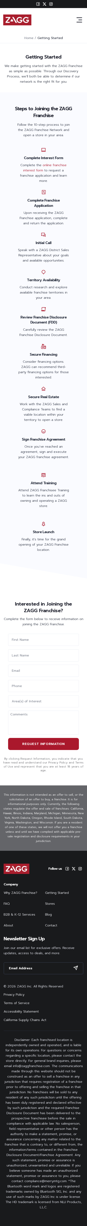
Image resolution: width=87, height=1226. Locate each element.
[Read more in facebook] (67, 868)
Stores (50, 903)
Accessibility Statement (21, 1011)
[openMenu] (79, 20)
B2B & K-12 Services (19, 914)
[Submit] (75, 967)
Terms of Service (17, 1003)
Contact (51, 925)
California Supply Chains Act (25, 1020)
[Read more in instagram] (80, 868)
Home (28, 38)
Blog (48, 914)
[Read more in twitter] (73, 868)
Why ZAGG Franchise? (20, 892)
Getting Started (57, 892)
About (8, 925)
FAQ (7, 903)
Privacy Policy (14, 994)
